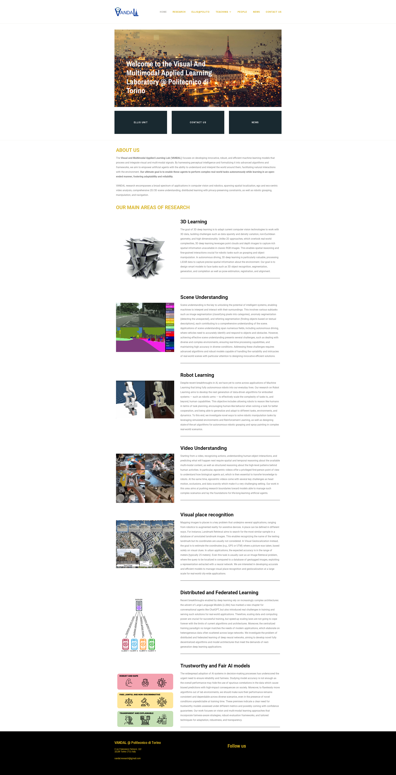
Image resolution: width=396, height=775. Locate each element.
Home (163, 11)
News (256, 11)
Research (179, 11)
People (242, 11)
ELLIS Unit (141, 122)
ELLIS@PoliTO (201, 11)
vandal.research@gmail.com (127, 758)
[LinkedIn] (233, 755)
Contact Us (274, 11)
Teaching (222, 11)
